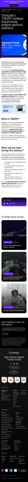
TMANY (3, 122)
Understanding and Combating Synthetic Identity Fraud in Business (12, 279)
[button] (4, 203)
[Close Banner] (26, 1)
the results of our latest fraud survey (12, 157)
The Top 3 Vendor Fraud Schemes (13, 310)
